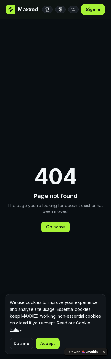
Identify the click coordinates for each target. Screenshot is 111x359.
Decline (21, 343)
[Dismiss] (103, 351)
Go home (55, 226)
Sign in (93, 9)
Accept (47, 343)
